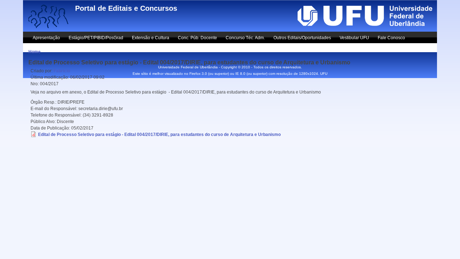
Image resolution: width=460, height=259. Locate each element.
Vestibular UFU (354, 37)
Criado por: (42, 70)
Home (34, 51)
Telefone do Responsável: (57, 115)
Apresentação (46, 37)
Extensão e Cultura (150, 37)
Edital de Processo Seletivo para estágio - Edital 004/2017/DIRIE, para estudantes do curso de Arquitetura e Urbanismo (159, 134)
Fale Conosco (391, 37)
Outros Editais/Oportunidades (302, 37)
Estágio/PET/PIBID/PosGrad (96, 37)
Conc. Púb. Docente (197, 37)
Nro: (35, 83)
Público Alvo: (44, 121)
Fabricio (62, 70)
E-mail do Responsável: (54, 108)
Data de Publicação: (51, 128)
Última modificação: (50, 77)
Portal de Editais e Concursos (126, 8)
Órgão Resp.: (44, 102)
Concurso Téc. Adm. (245, 37)
